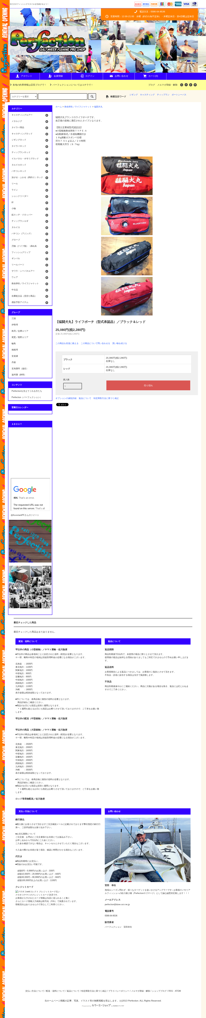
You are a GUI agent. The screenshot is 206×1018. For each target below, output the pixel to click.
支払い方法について (34, 991)
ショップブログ (159, 991)
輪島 (14, 343)
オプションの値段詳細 (66, 398)
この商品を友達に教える (67, 343)
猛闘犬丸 (98, 107)
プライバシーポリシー (118, 991)
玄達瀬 (15, 356)
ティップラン (163, 95)
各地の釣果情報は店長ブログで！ (30, 84)
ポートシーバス (179, 95)
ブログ (151, 84)
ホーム (59, 107)
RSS (171, 991)
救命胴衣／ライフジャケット (78, 107)
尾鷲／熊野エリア (20, 337)
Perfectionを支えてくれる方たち (27, 391)
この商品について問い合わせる (95, 343)
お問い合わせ (121, 76)
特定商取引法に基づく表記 (106, 398)
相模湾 (15, 350)
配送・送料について (55, 991)
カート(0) (153, 76)
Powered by (86, 1006)
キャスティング (147, 95)
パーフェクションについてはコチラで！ (73, 84)
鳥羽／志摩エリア (20, 331)
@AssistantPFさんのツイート (25, 515)
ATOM (178, 991)
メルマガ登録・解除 (167, 84)
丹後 (14, 362)
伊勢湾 (15, 325)
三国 (14, 318)
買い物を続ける (119, 343)
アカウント (26, 76)
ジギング (133, 95)
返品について (85, 398)
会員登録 (58, 76)
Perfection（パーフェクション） (27, 397)
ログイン (89, 76)
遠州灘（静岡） (19, 375)
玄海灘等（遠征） (20, 368)
